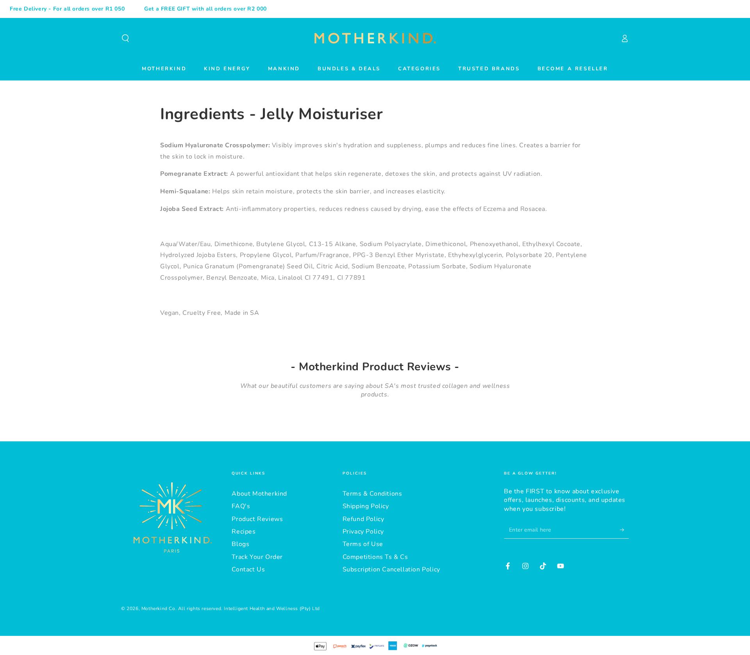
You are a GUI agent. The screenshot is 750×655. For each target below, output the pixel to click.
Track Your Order (257, 557)
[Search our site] (125, 38)
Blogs (240, 544)
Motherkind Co (158, 608)
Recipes (243, 531)
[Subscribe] (624, 529)
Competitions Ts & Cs (375, 557)
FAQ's (241, 506)
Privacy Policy (363, 531)
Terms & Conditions (372, 493)
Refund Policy (363, 519)
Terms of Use (363, 544)
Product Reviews (257, 519)
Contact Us (248, 569)
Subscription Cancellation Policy (391, 569)
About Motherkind (259, 493)
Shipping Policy (366, 506)
